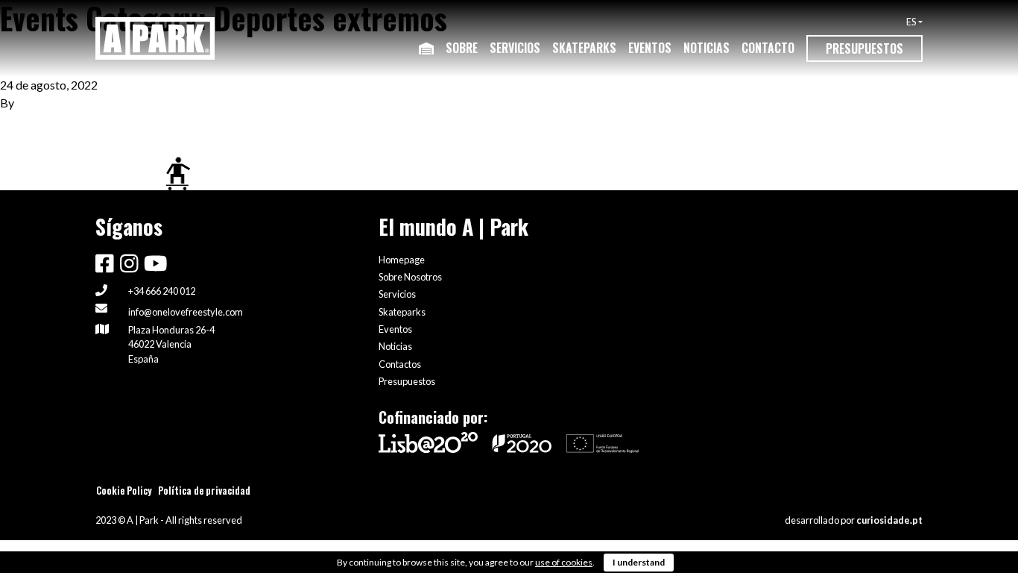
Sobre (462, 48)
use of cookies (563, 562)
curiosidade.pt (889, 520)
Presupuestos (864, 48)
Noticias (706, 48)
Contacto (768, 48)
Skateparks (584, 48)
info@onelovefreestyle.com (185, 312)
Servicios (515, 48)
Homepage (402, 260)
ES (911, 22)
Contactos (400, 364)
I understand (639, 562)
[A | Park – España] (155, 38)
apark (31, 103)
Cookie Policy (124, 490)
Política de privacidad (204, 490)
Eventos (649, 48)
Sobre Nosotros (410, 277)
